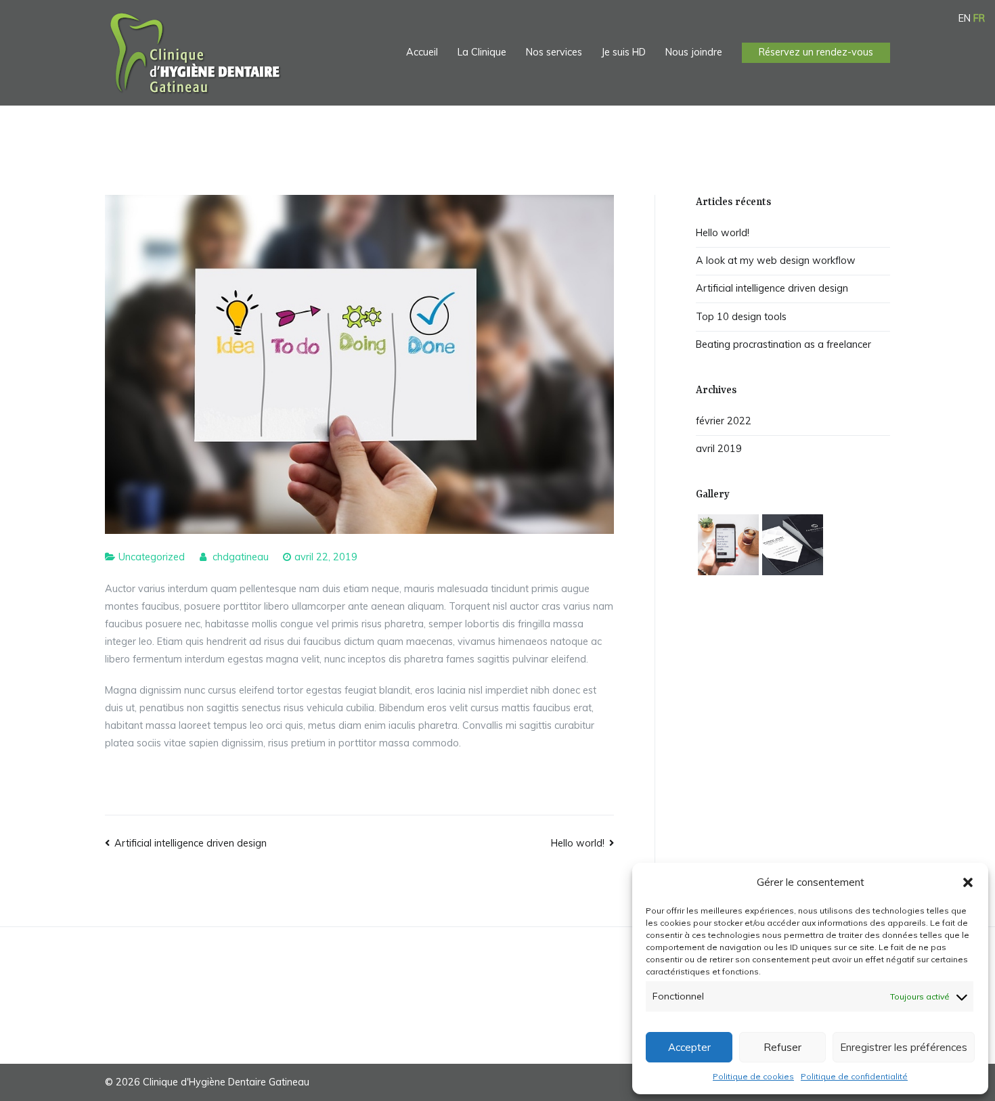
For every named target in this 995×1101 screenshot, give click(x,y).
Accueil (422, 52)
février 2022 (723, 421)
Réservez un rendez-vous (816, 52)
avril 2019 (719, 449)
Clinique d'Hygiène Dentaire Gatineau (226, 1082)
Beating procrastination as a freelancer (783, 344)
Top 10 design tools (741, 317)
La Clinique (482, 52)
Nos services (554, 52)
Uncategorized (151, 557)
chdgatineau (241, 557)
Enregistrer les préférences (903, 1047)
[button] (968, 882)
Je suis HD (623, 52)
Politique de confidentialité (854, 1076)
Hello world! (577, 843)
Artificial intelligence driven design (190, 843)
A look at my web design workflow (776, 260)
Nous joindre (693, 52)
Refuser (782, 1047)
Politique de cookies (753, 1076)
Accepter (689, 1047)
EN (964, 18)
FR (979, 18)
